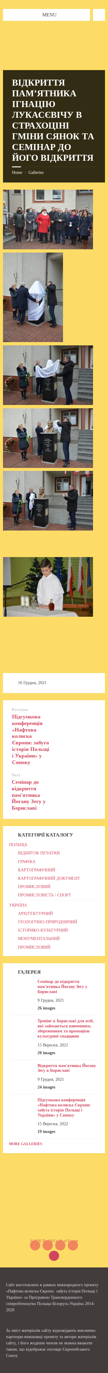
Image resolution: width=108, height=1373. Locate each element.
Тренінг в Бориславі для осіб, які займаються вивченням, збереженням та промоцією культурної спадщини (66, 1028)
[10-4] (48, 466)
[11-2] (48, 528)
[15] (48, 615)
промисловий (34, 887)
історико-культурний (43, 930)
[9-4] (48, 403)
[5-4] (48, 247)
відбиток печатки (39, 853)
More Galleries (25, 1144)
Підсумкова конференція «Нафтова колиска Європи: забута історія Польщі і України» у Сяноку (30, 739)
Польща (18, 844)
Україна (18, 905)
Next (16, 775)
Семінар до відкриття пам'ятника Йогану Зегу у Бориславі (29, 795)
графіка (26, 861)
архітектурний (35, 913)
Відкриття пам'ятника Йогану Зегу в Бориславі (67, 1068)
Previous (20, 709)
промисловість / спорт (44, 895)
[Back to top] (54, 1256)
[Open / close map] (99, 15)
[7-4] (33, 340)
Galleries (36, 172)
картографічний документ (49, 878)
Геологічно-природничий (47, 922)
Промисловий (34, 947)
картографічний (36, 870)
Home (17, 172)
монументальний (39, 938)
